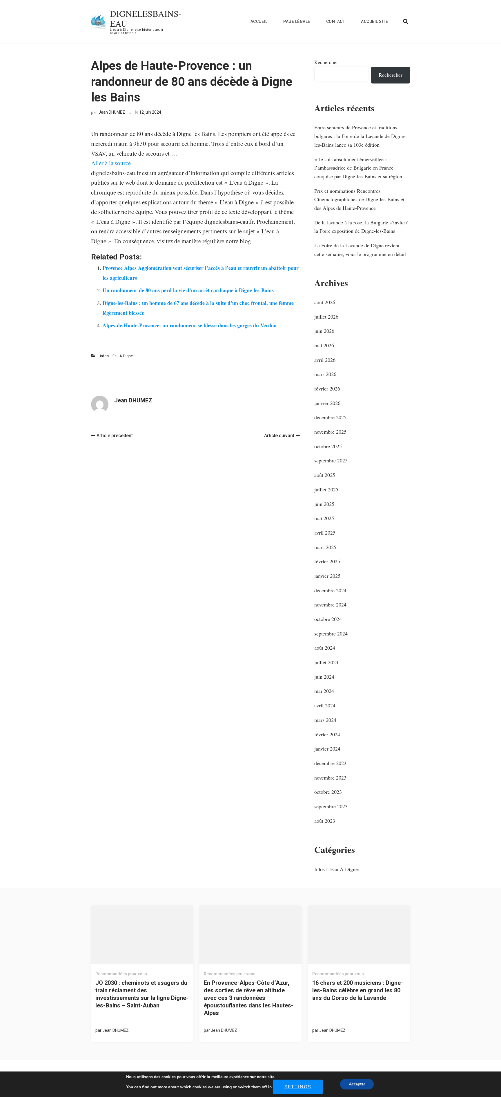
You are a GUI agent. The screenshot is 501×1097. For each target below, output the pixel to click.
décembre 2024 (330, 590)
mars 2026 (325, 373)
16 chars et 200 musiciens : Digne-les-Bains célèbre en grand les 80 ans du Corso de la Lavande (357, 990)
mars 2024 (325, 719)
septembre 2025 (331, 460)
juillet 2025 (326, 489)
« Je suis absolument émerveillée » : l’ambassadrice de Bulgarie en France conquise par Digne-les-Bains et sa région (358, 168)
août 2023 (324, 820)
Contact (335, 21)
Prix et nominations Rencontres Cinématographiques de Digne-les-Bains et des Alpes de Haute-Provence (359, 199)
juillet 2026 (326, 316)
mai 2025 (324, 518)
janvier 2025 (327, 575)
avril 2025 (324, 532)
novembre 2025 (330, 431)
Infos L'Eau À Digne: (117, 356)
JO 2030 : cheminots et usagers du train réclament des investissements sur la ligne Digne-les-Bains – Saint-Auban (141, 994)
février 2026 (327, 388)
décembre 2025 (330, 417)
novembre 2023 (330, 777)
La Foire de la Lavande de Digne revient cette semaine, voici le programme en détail (360, 249)
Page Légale (296, 21)
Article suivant (279, 435)
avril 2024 (324, 705)
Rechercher (326, 62)
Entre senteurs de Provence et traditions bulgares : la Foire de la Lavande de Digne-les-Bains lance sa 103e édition (360, 136)
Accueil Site (374, 21)
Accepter (357, 1084)
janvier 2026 (327, 402)
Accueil (259, 21)
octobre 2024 (328, 618)
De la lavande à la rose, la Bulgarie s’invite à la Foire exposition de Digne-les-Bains (361, 227)
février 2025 (327, 561)
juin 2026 (324, 330)
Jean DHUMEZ (112, 112)
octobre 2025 (328, 446)
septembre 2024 (331, 633)
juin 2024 (324, 676)
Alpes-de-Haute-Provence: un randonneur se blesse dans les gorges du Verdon (190, 325)
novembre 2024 (330, 604)
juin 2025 (324, 503)
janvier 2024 (327, 748)
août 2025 (324, 474)
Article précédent (115, 435)
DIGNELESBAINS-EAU (145, 18)
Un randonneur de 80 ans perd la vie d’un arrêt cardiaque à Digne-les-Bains (188, 290)
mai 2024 (324, 690)
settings (297, 1087)
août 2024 (324, 647)
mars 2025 (325, 547)
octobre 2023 (328, 791)
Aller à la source (111, 163)
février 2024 (327, 734)
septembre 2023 (331, 806)
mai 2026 (324, 345)
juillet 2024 (326, 662)
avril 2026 (324, 359)
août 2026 (324, 302)
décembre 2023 (330, 763)
